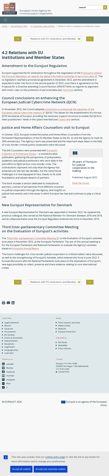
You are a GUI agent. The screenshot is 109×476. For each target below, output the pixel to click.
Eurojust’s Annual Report (25, 248)
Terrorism (67, 90)
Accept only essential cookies (50, 469)
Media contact (64, 325)
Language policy (11, 350)
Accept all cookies (21, 469)
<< (17, 38)
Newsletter (63, 345)
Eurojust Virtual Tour (67, 331)
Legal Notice (9, 347)
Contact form (63, 371)
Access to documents (13, 337)
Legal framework (11, 322)
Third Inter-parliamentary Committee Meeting (31, 238)
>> (90, 38)
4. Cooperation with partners (43, 26)
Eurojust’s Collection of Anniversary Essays (29, 152)
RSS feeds (62, 342)
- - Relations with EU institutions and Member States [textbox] (54, 38)
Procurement (10, 331)
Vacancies (8, 328)
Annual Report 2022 (19, 26)
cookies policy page (55, 457)
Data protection (11, 340)
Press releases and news (69, 322)
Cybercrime (64, 119)
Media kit (62, 328)
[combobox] (53, 39)
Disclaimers (9, 344)
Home (4, 26)
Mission (7, 325)
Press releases (64, 348)
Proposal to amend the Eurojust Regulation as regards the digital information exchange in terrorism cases (51, 74)
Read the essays (80, 183)
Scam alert (8, 353)
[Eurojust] (9, 8)
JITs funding (9, 335)
